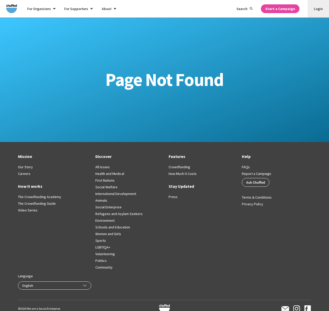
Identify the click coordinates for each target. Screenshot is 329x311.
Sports (100, 240)
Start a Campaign (280, 8)
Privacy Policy (252, 204)
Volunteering (105, 254)
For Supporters (76, 8)
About (107, 8)
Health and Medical (109, 173)
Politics (101, 260)
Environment (105, 220)
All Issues (102, 167)
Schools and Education (112, 227)
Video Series (28, 210)
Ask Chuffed (255, 182)
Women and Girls (108, 234)
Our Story (25, 167)
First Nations (105, 180)
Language (25, 276)
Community (104, 267)
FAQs (246, 167)
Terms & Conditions (257, 197)
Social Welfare (106, 187)
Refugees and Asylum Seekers (119, 213)
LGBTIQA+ (102, 247)
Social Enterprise (108, 207)
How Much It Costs (183, 173)
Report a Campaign (256, 173)
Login (318, 8)
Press (173, 196)
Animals (101, 200)
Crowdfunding (179, 167)
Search (242, 8)
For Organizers (39, 8)
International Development (115, 193)
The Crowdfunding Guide (37, 203)
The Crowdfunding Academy (39, 196)
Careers (24, 173)
